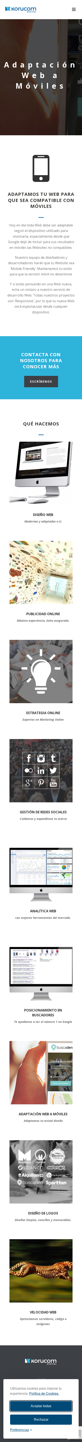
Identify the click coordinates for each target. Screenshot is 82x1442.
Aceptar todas (41, 1406)
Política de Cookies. (44, 1393)
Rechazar (41, 1419)
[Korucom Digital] (41, 1361)
